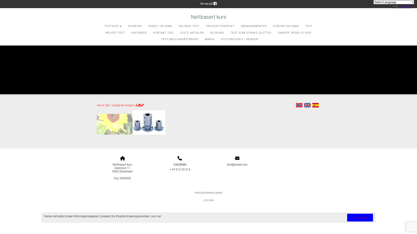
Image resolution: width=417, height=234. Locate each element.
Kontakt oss (163, 32)
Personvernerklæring (208, 193)
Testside (113, 27)
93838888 (179, 164)
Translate (405, 6)
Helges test (115, 32)
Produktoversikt (220, 26)
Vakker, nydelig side (295, 32)
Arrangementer (254, 26)
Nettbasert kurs (208, 17)
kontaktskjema (286, 26)
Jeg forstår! (360, 217)
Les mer (156, 216)
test (309, 26)
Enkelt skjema (160, 26)
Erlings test (189, 26)
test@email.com (237, 164)
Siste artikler (192, 32)
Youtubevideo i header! (240, 39)
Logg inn (208, 200)
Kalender (139, 32)
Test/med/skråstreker (179, 39)
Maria (209, 39)
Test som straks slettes (251, 32)
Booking (135, 26)
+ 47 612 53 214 (179, 169)
